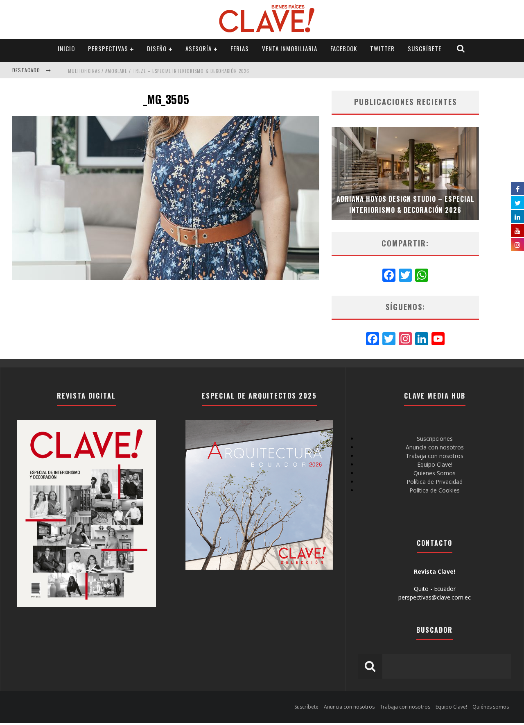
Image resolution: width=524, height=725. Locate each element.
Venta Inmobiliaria (289, 48)
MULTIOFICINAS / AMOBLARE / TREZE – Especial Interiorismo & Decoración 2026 (158, 71)
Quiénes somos (490, 706)
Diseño (157, 48)
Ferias (239, 48)
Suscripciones (435, 438)
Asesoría (198, 48)
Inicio (66, 48)
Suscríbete (424, 48)
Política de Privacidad (435, 482)
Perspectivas (108, 48)
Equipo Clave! (434, 464)
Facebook (343, 48)
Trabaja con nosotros (434, 456)
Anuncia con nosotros (435, 447)
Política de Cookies (434, 490)
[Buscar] (461, 48)
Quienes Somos (434, 473)
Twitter (382, 48)
